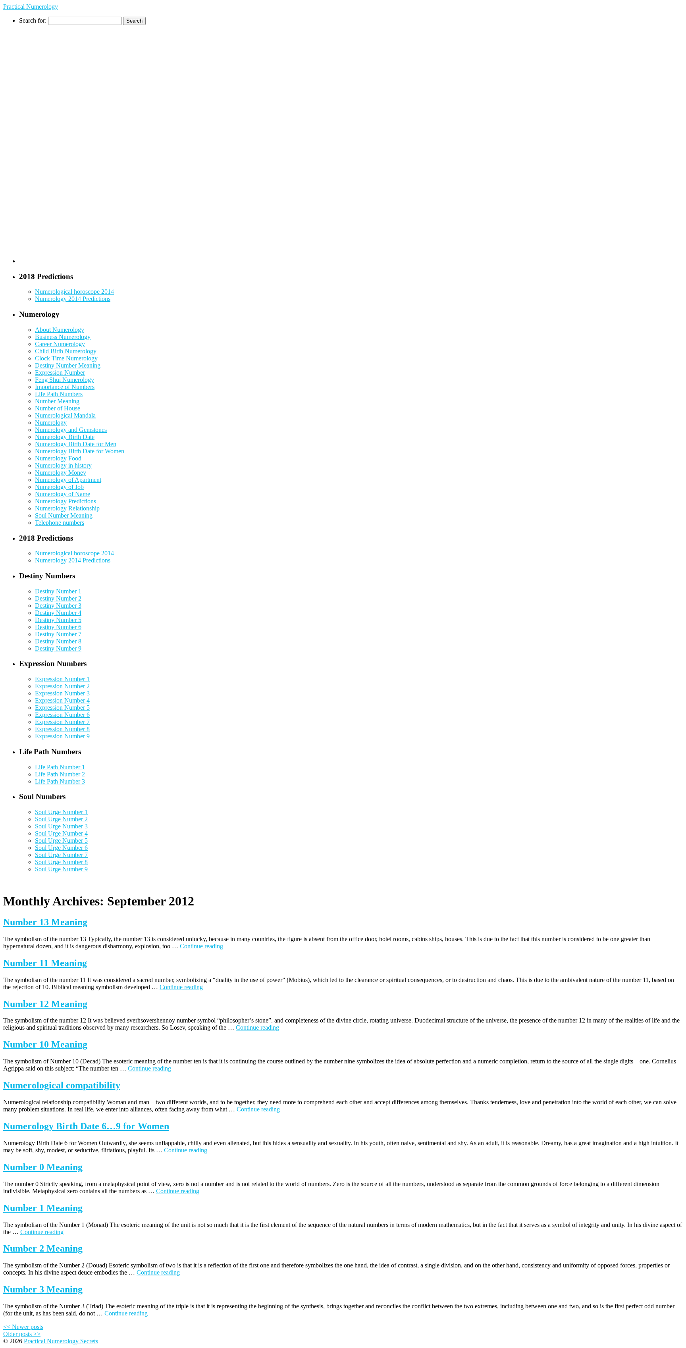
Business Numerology (63, 336)
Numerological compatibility (61, 1085)
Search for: (32, 20)
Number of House (57, 408)
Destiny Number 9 (58, 648)
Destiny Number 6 (58, 627)
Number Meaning (57, 401)
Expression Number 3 (62, 693)
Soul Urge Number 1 (61, 812)
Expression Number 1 (62, 679)
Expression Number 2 (62, 686)
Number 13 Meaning (45, 922)
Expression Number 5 (62, 707)
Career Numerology (60, 344)
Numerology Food (58, 458)
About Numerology (59, 329)
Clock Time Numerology (66, 358)
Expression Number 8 (62, 729)
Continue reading (201, 946)
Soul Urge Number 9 (61, 869)
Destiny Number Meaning (67, 365)
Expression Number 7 (62, 721)
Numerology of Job (59, 486)
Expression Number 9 (62, 736)
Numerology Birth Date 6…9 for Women (86, 1126)
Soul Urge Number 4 (61, 833)
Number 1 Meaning (43, 1208)
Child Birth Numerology (65, 351)
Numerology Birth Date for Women (79, 451)
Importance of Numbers (64, 386)
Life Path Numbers (59, 394)
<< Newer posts (23, 1326)
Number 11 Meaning (45, 963)
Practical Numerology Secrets (61, 1341)
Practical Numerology (30, 6)
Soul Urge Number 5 (61, 840)
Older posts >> (21, 1334)
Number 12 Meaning (45, 1004)
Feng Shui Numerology (64, 379)
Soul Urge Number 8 (61, 862)
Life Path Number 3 (60, 781)
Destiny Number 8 (58, 641)
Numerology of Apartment (68, 479)
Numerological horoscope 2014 (74, 291)
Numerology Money (60, 472)
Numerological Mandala (65, 415)
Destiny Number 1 (58, 591)
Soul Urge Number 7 (61, 854)
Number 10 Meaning (45, 1044)
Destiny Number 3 (58, 605)
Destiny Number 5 (58, 619)
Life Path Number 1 (60, 767)
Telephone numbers (59, 522)
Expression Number (60, 372)
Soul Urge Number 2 (61, 819)
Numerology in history (63, 465)
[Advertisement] (51, 144)
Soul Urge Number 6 (61, 847)
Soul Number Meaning (63, 515)
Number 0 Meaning (43, 1167)
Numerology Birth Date (64, 436)
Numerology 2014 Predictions (72, 298)
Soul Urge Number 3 (61, 826)
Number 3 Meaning (43, 1289)
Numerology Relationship (67, 508)
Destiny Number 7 (58, 634)
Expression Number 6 (62, 714)
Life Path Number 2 (60, 774)
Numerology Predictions (65, 501)
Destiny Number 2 (58, 598)
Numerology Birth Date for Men (75, 444)
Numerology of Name (62, 494)
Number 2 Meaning (43, 1248)
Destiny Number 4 (58, 612)
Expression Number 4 (62, 700)
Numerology (51, 422)
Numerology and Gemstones (71, 429)
